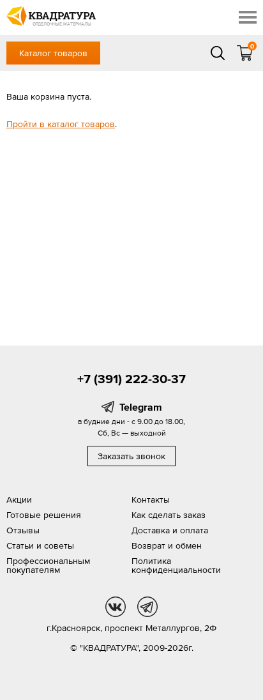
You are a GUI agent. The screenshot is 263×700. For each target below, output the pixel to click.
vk (115, 607)
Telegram (140, 407)
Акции (19, 499)
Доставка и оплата (170, 530)
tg (147, 607)
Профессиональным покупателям (48, 565)
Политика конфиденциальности (176, 565)
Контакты (151, 499)
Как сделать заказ (169, 515)
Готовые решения (43, 515)
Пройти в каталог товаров (60, 124)
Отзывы (23, 530)
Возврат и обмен (167, 545)
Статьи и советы (40, 545)
